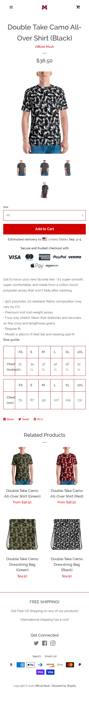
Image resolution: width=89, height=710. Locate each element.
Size (5, 207)
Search (37, 656)
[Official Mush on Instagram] (53, 644)
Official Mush (44, 47)
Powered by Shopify (64, 685)
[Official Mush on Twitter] (36, 644)
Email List (51, 656)
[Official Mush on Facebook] (44, 644)
